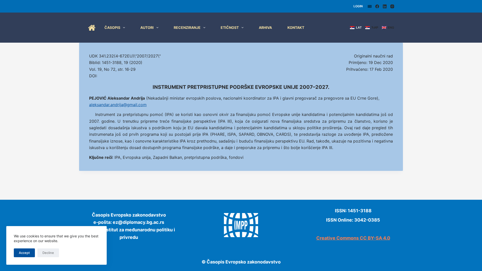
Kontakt (295, 27)
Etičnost (230, 27)
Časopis (112, 27)
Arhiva (265, 27)
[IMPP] (370, 6)
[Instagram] (392, 6)
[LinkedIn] (385, 6)
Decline (48, 253)
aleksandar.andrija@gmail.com (118, 104)
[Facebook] (377, 6)
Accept (24, 253)
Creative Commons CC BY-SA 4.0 (353, 238)
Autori (147, 27)
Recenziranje (187, 27)
